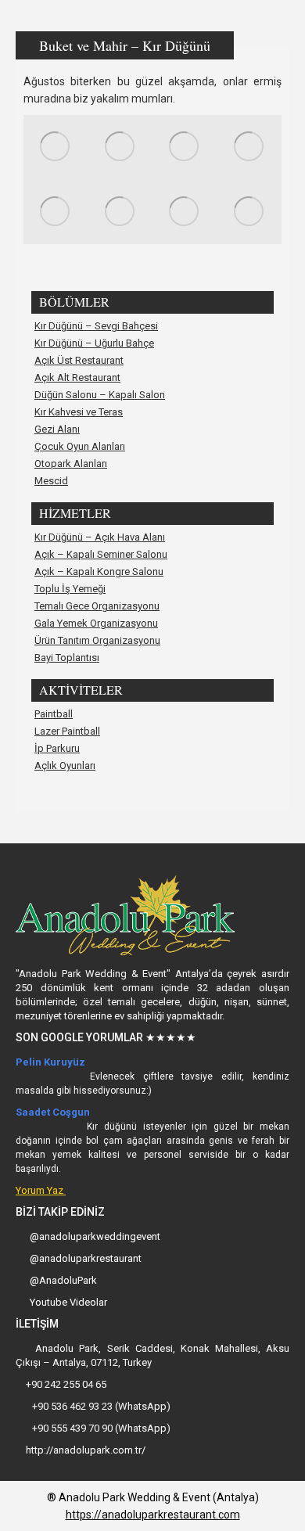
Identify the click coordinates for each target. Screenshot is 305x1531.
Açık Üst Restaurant (79, 360)
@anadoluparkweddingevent (95, 1236)
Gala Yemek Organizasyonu (96, 623)
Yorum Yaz (41, 1190)
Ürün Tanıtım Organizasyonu (97, 640)
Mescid (51, 481)
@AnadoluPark (63, 1280)
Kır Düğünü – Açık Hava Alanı (99, 537)
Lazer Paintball (67, 731)
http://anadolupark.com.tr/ (84, 1450)
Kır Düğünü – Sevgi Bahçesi (96, 326)
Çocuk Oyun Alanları (79, 446)
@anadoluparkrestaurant (86, 1258)
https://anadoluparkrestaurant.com (153, 1514)
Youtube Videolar (68, 1302)
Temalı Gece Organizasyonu (97, 606)
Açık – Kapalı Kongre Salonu (98, 571)
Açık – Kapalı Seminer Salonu (100, 554)
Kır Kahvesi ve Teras (78, 412)
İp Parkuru (57, 748)
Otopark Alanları (70, 463)
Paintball (53, 714)
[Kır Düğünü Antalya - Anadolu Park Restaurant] (55, 147)
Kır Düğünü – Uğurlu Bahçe (94, 343)
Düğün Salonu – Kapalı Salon (99, 395)
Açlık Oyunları (64, 765)
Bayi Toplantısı (66, 657)
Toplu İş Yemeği (70, 589)
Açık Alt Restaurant (77, 377)
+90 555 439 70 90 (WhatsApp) (100, 1428)
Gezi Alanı (57, 429)
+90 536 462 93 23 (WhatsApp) (100, 1406)
